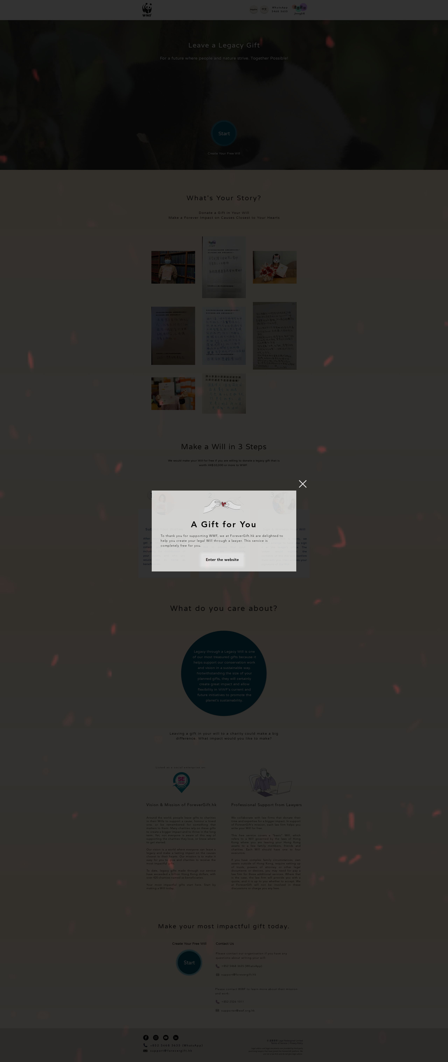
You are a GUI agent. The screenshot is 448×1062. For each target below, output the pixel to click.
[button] (303, 484)
